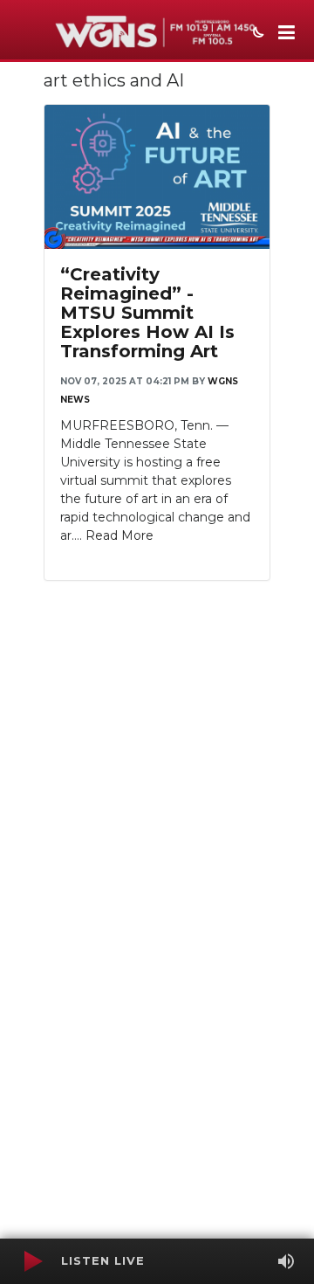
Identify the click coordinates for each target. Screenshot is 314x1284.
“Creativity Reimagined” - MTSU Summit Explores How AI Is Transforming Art (147, 313)
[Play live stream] (32, 1261)
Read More (119, 535)
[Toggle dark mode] (256, 34)
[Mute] (286, 1261)
